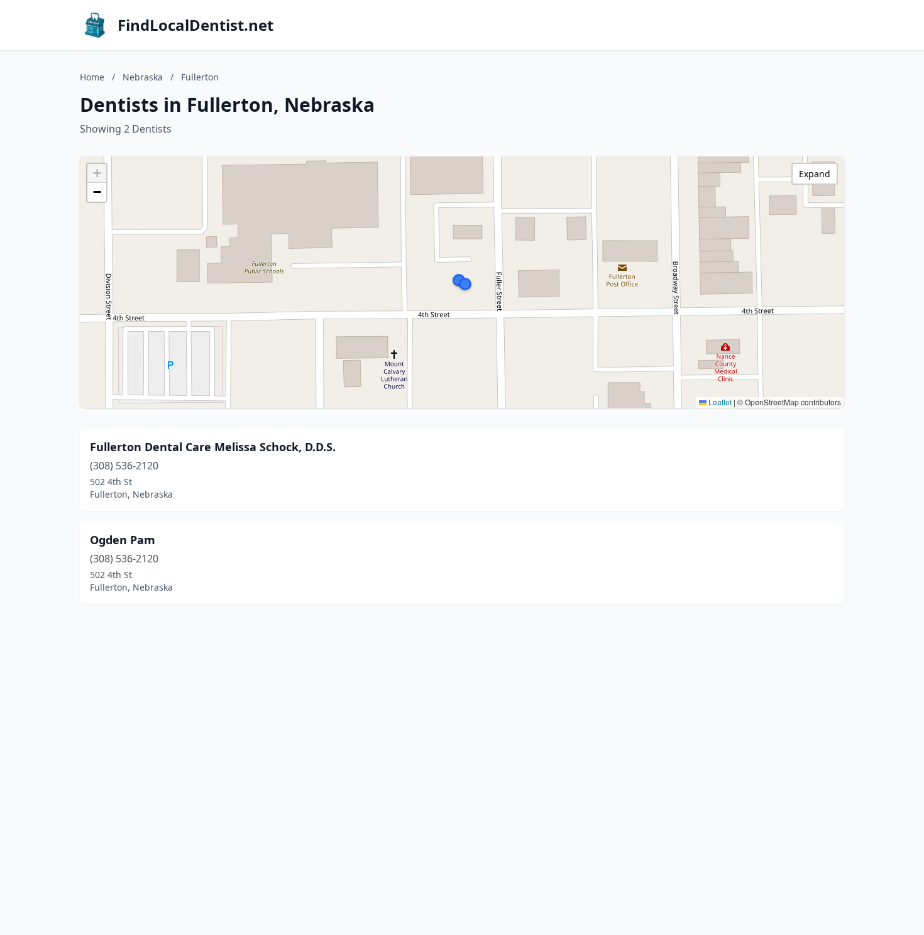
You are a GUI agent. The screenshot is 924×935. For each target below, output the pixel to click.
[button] (465, 284)
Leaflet (719, 401)
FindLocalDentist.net (195, 25)
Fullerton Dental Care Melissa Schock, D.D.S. (213, 446)
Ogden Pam (122, 539)
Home (92, 77)
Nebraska (143, 77)
